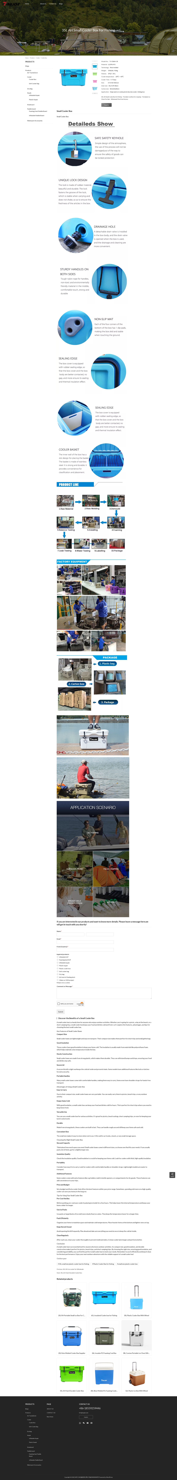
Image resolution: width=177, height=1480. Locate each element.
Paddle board (31, 109)
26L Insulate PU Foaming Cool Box (104, 1353)
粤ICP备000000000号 (92, 1477)
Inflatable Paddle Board (36, 115)
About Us (43, 4)
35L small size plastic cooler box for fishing (74, 1264)
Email (59, 939)
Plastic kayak (63, 965)
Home (27, 4)
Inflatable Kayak (34, 95)
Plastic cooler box (65, 968)
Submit (60, 1012)
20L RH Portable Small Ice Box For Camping (72, 1315)
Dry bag (61, 974)
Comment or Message (65, 986)
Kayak (29, 93)
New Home (50, 1416)
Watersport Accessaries (34, 121)
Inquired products (63, 954)
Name (59, 931)
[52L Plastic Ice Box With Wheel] (137, 1375)
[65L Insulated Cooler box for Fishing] (104, 1300)
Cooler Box (32, 79)
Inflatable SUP (63, 957)
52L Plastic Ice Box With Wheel (136, 1391)
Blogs (61, 4)
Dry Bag (29, 89)
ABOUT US (50, 1409)
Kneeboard (30, 104)
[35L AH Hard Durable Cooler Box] (72, 1375)
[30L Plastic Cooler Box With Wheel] (137, 1300)
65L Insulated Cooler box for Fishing (104, 1315)
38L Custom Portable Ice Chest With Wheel (137, 1353)
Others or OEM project (66, 980)
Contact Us (52, 4)
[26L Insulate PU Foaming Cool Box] (104, 1338)
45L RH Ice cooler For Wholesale (73, 1269)
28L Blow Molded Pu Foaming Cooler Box (105, 1391)
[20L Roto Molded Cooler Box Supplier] (72, 1338)
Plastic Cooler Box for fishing (103, 1264)
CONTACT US (51, 1413)
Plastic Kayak (33, 99)
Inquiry (106, 105)
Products (34, 4)
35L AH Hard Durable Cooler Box (71, 1273)
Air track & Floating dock (67, 977)
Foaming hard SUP (65, 960)
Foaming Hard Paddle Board (38, 111)
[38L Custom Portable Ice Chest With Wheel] (137, 1338)
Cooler (29, 77)
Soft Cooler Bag (34, 83)
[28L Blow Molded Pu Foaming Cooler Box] (104, 1375)
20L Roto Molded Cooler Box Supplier (71, 1353)
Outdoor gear (62, 1258)
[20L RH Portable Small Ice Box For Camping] (72, 1300)
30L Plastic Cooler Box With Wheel (136, 1315)
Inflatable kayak (64, 963)
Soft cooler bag (64, 971)
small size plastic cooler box (128, 1264)
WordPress (109, 1477)
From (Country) (62, 946)
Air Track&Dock (32, 73)
